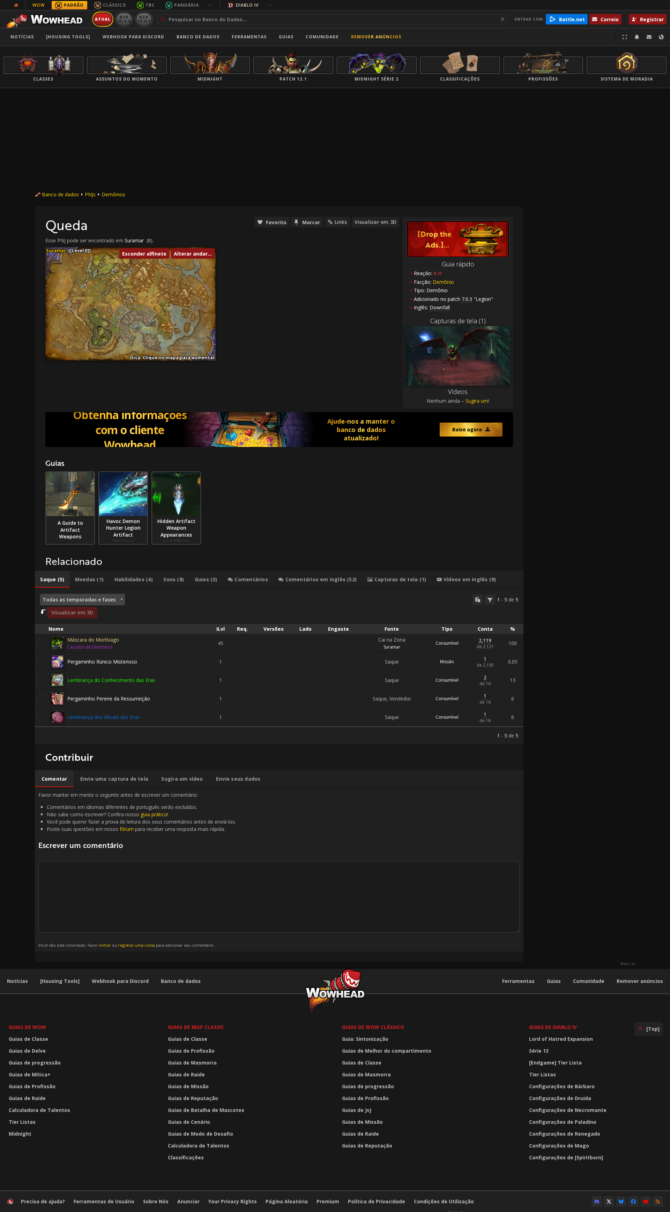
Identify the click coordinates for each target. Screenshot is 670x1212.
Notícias (22, 37)
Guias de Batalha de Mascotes (206, 1110)
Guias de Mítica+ (30, 1074)
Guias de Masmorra (192, 1062)
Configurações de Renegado (564, 1133)
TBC (150, 5)
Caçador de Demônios (89, 647)
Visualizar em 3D (375, 222)
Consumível (447, 643)
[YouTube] (645, 1201)
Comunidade (322, 37)
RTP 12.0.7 (143, 19)
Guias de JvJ (356, 1110)
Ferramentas (518, 981)
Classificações (186, 1157)
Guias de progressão (35, 1062)
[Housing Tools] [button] (68, 37)
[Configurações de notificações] (637, 37)
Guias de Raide (27, 1098)
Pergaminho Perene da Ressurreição (108, 698)
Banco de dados (198, 37)
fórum (127, 829)
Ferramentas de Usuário (104, 1201)
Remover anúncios (376, 37)
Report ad (627, 963)
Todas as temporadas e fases (79, 599)
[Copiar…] (477, 599)
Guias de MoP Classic (196, 1027)
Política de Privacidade (376, 1201)
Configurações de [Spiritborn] (566, 1157)
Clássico (114, 5)
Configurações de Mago (559, 1145)
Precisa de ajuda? (43, 1201)
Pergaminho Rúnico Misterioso (102, 661)
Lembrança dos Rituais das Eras (103, 717)
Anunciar (188, 1201)
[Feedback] (649, 37)
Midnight (20, 1133)
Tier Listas (22, 1122)
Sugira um (477, 400)
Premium (328, 1201)
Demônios (113, 194)
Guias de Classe (28, 1039)
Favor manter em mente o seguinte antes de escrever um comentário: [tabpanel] (137, 869)
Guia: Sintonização (365, 1039)
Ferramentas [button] (249, 37)
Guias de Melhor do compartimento (386, 1050)
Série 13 (539, 1050)
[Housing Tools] (60, 981)
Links (341, 222)
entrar (105, 945)
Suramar (134, 240)
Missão (447, 662)
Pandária (186, 5)
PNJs (90, 194)
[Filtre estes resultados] (490, 599)
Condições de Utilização (444, 1201)
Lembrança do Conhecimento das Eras (111, 680)
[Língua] (661, 37)
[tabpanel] (279, 666)
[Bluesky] (621, 1201)
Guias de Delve (27, 1050)
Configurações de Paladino (562, 1122)
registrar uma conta (136, 945)
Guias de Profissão (32, 1086)
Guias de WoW (27, 1027)
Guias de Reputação (193, 1098)
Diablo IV (247, 5)
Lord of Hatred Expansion (561, 1039)
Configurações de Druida (560, 1098)
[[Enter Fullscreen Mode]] (624, 37)
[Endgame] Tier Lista (555, 1062)
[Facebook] (633, 1201)
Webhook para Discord (133, 37)
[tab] (52, 579)
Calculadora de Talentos (39, 1110)
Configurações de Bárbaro (562, 1086)
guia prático (154, 814)
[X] (609, 1201)
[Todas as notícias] (16, 5)
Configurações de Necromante (567, 1110)
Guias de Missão (188, 1086)
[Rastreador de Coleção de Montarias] (279, 429)
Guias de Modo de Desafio (200, 1133)
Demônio (443, 282)
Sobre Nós (156, 1201)
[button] (99, 329)
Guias (286, 37)
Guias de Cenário (189, 1122)
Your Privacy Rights (232, 1201)
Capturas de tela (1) (458, 321)
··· (210, 5)
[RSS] (658, 1201)
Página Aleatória (287, 1201)
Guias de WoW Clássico (373, 1027)
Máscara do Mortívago (93, 639)
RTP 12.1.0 (124, 19)
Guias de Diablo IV (553, 1027)
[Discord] (596, 1201)
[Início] (46, 19)
